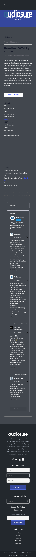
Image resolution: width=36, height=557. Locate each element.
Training (6, 119)
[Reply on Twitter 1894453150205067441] (10, 368)
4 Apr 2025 (17, 280)
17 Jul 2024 (17, 381)
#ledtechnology (15, 265)
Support (18, 538)
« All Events (8, 37)
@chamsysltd (14, 388)
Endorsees (18, 543)
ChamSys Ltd (18, 378)
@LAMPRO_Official (16, 291)
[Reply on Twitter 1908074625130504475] (10, 317)
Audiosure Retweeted (21, 323)
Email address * (18, 514)
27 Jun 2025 (17, 237)
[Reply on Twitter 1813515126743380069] (10, 400)
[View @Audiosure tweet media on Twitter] (21, 267)
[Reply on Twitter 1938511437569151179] (10, 270)
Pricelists (18, 533)
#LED (18, 267)
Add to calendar (13, 95)
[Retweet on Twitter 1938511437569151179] (12, 270)
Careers (18, 540)
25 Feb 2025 (17, 332)
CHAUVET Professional (18, 329)
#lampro (13, 267)
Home (17, 19)
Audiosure (17, 234)
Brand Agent (15, 555)
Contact (18, 535)
